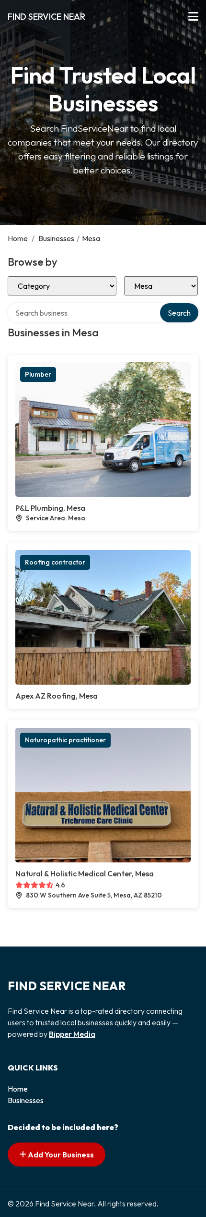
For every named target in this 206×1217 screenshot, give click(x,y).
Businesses (56, 238)
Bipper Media (72, 1034)
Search (179, 313)
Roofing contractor (55, 562)
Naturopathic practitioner (65, 740)
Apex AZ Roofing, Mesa (56, 696)
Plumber (38, 374)
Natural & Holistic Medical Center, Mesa (84, 873)
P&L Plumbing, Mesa (50, 508)
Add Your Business (60, 1154)
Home (18, 238)
